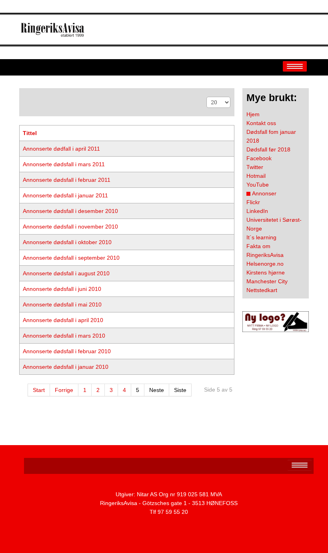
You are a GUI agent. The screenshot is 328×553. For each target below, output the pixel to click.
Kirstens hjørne (265, 272)
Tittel (30, 133)
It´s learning (261, 237)
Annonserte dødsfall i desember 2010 (70, 211)
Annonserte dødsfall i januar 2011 (65, 195)
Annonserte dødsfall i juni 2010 (62, 289)
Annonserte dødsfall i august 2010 (66, 273)
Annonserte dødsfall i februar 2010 (67, 351)
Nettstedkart (261, 290)
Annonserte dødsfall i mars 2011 (64, 164)
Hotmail (256, 176)
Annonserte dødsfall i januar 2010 (65, 367)
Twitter (254, 167)
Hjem (253, 114)
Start (39, 390)
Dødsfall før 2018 (268, 149)
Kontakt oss (261, 123)
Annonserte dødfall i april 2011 (61, 148)
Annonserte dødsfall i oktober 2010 (67, 242)
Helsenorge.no (265, 264)
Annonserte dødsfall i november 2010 (70, 226)
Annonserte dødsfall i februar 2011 (66, 180)
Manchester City (267, 281)
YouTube (257, 184)
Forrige (64, 390)
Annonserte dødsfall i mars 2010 (64, 335)
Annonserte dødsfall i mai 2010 (62, 304)
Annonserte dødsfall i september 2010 (71, 258)
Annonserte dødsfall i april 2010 (63, 320)
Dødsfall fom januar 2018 (271, 136)
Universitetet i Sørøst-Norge (274, 224)
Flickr (253, 202)
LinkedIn (257, 211)
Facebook (259, 158)
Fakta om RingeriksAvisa (265, 250)
